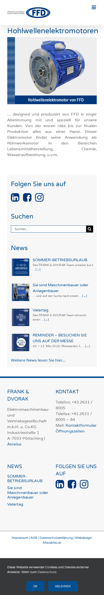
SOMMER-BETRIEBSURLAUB (60, 260)
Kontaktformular (81, 425)
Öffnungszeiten (70, 431)
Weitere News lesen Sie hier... (38, 360)
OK (35, 586)
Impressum (20, 538)
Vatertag (40, 310)
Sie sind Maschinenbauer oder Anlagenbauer (27, 492)
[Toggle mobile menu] (94, 7)
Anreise (14, 444)
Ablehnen (63, 586)
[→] (38, 269)
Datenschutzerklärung (56, 538)
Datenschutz (46, 572)
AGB (33, 538)
